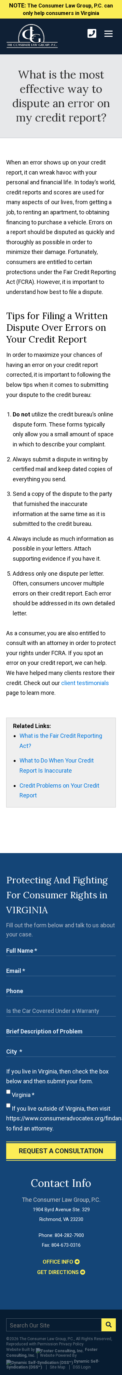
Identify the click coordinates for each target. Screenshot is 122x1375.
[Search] (109, 1324)
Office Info (59, 1262)
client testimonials (85, 683)
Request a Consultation (61, 1151)
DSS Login (82, 1367)
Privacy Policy (71, 1344)
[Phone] (92, 33)
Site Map (57, 1367)
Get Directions (58, 1272)
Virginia (22, 1094)
